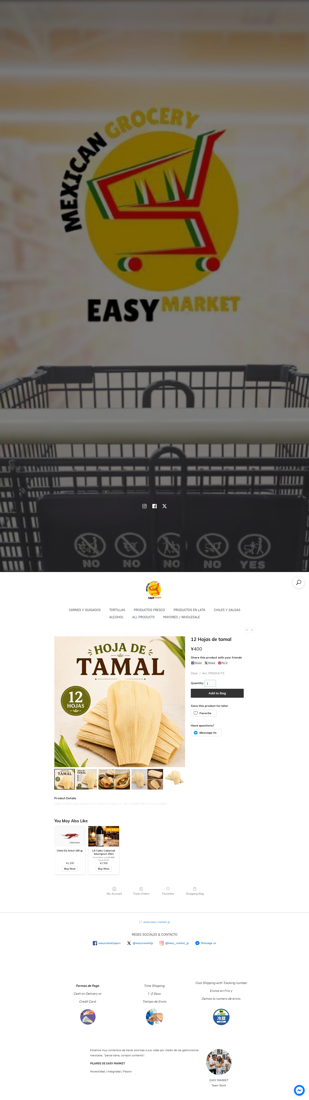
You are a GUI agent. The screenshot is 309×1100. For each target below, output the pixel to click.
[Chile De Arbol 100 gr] (70, 836)
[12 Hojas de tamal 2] (114, 779)
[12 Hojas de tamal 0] (64, 779)
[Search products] (298, 582)
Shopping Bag (195, 893)
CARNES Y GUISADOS (85, 610)
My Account (114, 893)
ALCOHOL (116, 617)
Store (194, 673)
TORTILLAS (117, 610)
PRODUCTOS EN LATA (189, 610)
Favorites (168, 893)
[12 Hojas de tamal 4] (175, 779)
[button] (204, 713)
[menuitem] (246, 630)
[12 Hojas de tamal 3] (147, 779)
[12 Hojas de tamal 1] (86, 779)
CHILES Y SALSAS (227, 610)
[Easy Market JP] (154, 589)
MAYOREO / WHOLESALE (181, 617)
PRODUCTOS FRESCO (149, 610)
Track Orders (141, 893)
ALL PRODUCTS (143, 617)
